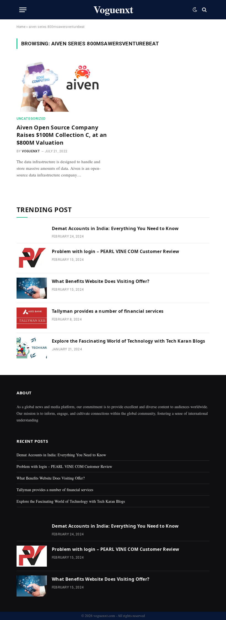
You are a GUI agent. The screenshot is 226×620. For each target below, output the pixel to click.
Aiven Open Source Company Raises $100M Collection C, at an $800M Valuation (62, 135)
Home (21, 27)
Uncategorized (31, 119)
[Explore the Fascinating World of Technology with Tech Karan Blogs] (32, 347)
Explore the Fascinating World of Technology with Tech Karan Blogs (128, 341)
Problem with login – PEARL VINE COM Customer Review (115, 251)
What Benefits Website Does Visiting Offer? (100, 281)
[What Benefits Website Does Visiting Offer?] (32, 288)
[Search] (204, 10)
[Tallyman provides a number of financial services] (32, 318)
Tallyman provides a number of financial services (107, 311)
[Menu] (22, 10)
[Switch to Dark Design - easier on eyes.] (194, 9)
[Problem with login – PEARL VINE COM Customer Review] (32, 258)
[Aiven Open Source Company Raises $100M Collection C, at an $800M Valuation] (62, 86)
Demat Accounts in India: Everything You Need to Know (115, 228)
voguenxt (31, 151)
